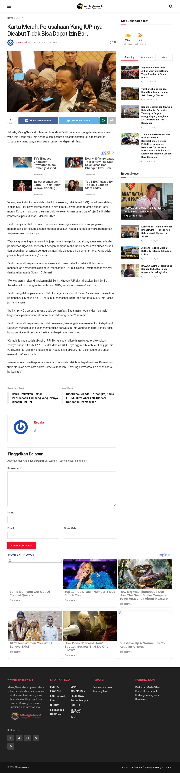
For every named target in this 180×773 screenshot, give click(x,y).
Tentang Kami (100, 691)
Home (10, 18)
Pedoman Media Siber (147, 687)
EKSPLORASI (57, 696)
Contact (169, 767)
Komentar (14, 468)
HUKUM (54, 705)
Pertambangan (79, 700)
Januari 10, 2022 (40, 42)
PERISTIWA (77, 696)
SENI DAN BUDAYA (76, 711)
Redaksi (22, 42)
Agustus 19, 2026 (151, 277)
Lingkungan (57, 709)
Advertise (137, 767)
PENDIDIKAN (77, 691)
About (125, 767)
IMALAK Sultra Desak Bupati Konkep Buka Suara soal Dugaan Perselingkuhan (156, 268)
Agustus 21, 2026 (134, 216)
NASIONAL (56, 714)
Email (10, 528)
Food (53, 700)
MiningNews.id (22, 767)
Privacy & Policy (153, 767)
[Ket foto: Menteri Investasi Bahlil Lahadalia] (61, 81)
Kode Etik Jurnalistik (146, 691)
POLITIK (75, 705)
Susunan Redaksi (102, 687)
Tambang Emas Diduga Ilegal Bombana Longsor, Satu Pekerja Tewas (155, 92)
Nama (10, 512)
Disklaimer (141, 699)
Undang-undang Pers (147, 695)
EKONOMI (55, 691)
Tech (73, 717)
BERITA (19, 18)
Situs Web (70, 528)
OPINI (73, 686)
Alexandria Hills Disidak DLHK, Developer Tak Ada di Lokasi (156, 250)
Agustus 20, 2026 (151, 241)
